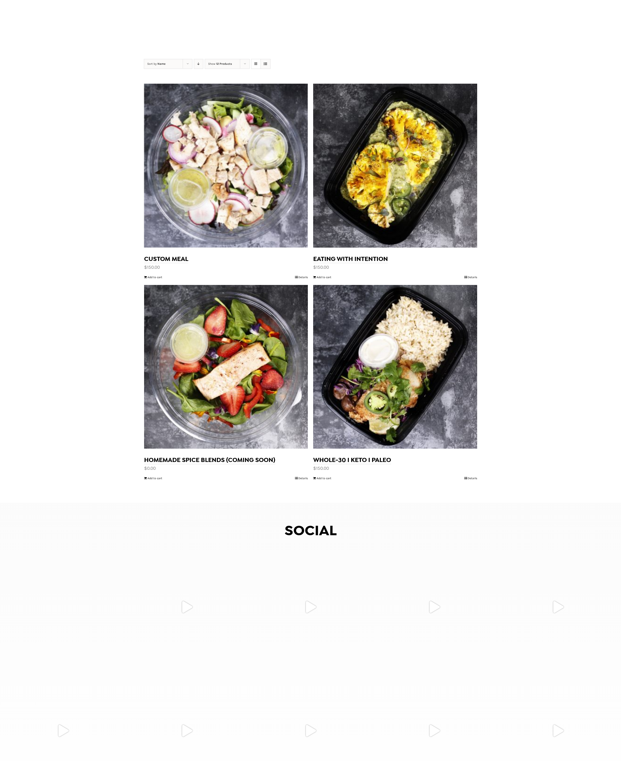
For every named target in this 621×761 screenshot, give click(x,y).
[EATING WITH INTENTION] (395, 166)
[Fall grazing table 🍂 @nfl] (434, 607)
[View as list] (265, 64)
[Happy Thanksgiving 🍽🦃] (63, 607)
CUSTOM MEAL (166, 259)
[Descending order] (198, 64)
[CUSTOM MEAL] (226, 166)
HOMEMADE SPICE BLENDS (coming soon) (209, 460)
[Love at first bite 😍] (558, 607)
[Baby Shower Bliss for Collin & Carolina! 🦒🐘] (186, 607)
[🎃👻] (310, 607)
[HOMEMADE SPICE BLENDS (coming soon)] (226, 367)
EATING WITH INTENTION (350, 259)
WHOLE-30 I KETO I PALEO (352, 460)
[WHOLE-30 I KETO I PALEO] (395, 367)
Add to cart (154, 277)
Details (303, 277)
